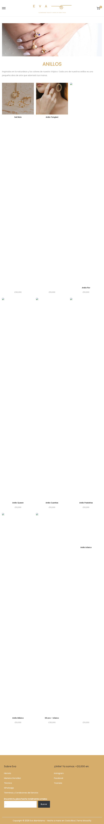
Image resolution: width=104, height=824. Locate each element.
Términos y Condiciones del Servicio (21, 792)
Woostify (87, 820)
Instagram (59, 773)
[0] (98, 8)
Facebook (58, 778)
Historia (7, 773)
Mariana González (12, 778)
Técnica (8, 783)
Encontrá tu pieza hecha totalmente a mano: (25, 799)
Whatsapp (9, 788)
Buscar (44, 804)
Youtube (58, 783)
